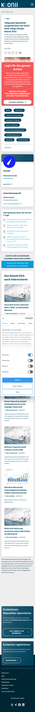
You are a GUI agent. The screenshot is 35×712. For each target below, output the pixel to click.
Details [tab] (12, 323)
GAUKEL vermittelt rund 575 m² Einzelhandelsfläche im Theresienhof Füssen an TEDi (18, 239)
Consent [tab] (4, 323)
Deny (17, 392)
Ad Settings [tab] (21, 323)
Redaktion (4, 688)
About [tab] (30, 323)
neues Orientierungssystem (15, 130)
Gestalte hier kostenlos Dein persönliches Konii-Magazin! (17, 264)
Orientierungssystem (13, 135)
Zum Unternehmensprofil (11, 204)
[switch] (30, 360)
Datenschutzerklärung (8, 679)
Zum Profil (6, 184)
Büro (11, 12)
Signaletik (9, 140)
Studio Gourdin (23, 140)
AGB (2, 676)
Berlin (8, 110)
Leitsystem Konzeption (14, 115)
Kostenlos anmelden (16, 102)
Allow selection (17, 386)
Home (3, 12)
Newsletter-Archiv (7, 685)
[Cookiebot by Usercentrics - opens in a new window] (25, 318)
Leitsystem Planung (12, 120)
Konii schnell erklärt (8, 691)
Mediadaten (5, 682)
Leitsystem (19, 110)
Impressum (7, 147)
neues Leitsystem (12, 125)
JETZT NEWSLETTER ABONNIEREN (16, 632)
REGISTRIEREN (11, 660)
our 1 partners (12, 333)
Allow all (17, 380)
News (7, 12)
